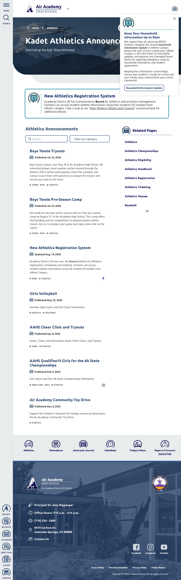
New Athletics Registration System (112, 108)
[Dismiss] (174, 18)
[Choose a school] (68, 8)
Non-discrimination (118, 567)
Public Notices (158, 567)
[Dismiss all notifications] (175, 9)
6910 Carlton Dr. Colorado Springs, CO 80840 (53, 530)
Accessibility (97, 567)
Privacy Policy (139, 567)
